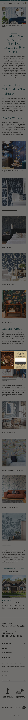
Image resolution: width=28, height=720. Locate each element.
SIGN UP (21, 362)
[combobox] (16, 361)
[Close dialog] (26, 351)
